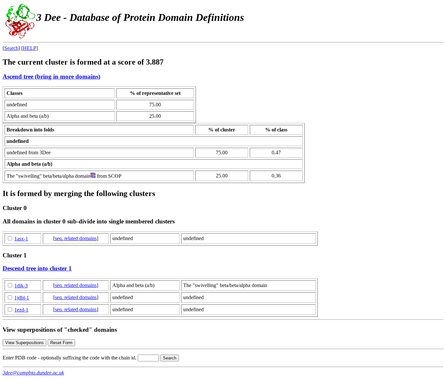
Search (11, 48)
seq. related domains (76, 238)
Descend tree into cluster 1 (37, 268)
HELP (29, 48)
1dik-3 (21, 285)
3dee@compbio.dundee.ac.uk (33, 372)
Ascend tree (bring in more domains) (51, 76)
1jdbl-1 (21, 297)
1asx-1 (21, 238)
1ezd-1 (21, 309)
